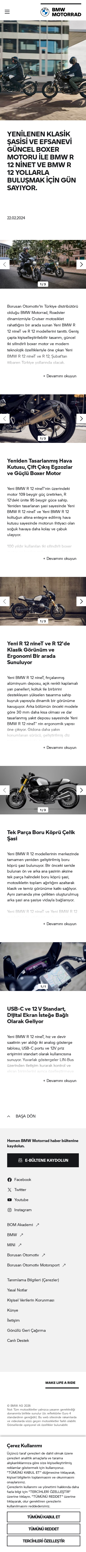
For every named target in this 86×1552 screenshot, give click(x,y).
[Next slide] (81, 264)
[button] (7, 11)
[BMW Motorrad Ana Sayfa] (61, 12)
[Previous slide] (5, 967)
